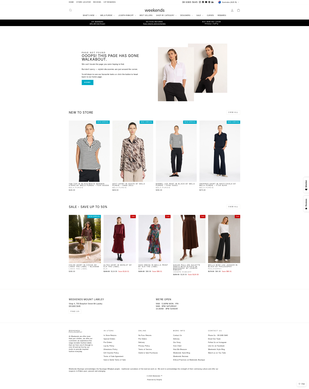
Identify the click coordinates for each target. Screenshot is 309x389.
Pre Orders (108, 342)
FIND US (75, 311)
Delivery (141, 342)
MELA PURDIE (106, 15)
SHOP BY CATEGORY (165, 15)
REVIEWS (97, 2)
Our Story (177, 342)
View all (233, 112)
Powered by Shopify (154, 380)
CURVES (210, 15)
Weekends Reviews (180, 356)
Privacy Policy (144, 346)
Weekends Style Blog (181, 353)
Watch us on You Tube (217, 353)
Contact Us (177, 335)
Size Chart (177, 346)
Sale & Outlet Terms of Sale (115, 360)
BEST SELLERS (146, 15)
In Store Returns (110, 335)
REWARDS (222, 15)
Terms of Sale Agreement (113, 356)
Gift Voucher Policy (111, 353)
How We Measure (180, 349)
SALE (198, 15)
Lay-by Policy (109, 346)
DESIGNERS (185, 15)
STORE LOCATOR (83, 2)
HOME (71, 2)
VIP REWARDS (110, 2)
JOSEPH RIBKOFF (126, 15)
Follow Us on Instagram (217, 342)
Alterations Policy (111, 349)
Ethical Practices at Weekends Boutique (189, 360)
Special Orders (109, 339)
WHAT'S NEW (89, 15)
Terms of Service (145, 349)
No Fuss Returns (145, 335)
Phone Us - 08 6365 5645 (218, 335)
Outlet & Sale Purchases (148, 353)
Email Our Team (214, 339)
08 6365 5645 (190, 2)
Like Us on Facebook (216, 346)
